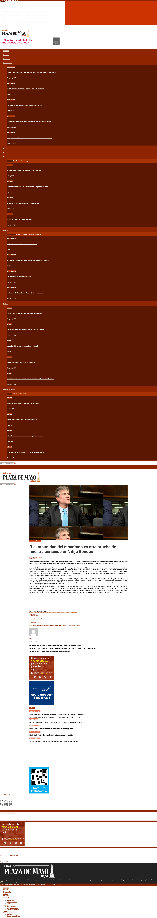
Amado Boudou (34, 612)
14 (7, 802)
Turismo (5, 304)
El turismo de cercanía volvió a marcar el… (21, 362)
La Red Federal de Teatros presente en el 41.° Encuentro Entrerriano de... (55, 722)
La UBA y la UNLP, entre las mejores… (20, 219)
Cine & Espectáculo (34, 711)
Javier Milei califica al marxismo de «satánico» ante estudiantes (16, 20)
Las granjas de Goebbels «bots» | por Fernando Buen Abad (15, 6)
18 (2, 804)
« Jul (1, 809)
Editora (32, 557)
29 (9, 806)
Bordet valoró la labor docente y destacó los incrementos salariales (47, 619)
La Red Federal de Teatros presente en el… (22, 244)
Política (5, 149)
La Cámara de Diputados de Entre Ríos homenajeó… (25, 170)
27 (6, 806)
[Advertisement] (78, 755)
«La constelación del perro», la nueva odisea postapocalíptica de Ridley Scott (56, 714)
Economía (6, 153)
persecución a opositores (61, 612)
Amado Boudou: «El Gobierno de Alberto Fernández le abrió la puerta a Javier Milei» (55, 645)
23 (11, 804)
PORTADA (6, 51)
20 (6, 804)
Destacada (32, 541)
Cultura (5, 230)
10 (1, 802)
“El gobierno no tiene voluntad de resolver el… (23, 203)
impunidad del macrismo (46, 612)
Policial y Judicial (12, 902)
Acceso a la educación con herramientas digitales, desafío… (28, 187)
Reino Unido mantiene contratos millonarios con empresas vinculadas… (32, 72)
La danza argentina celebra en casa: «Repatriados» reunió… (28, 260)
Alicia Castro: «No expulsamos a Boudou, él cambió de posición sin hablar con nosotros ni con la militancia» (62, 648)
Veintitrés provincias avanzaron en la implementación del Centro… (30, 379)
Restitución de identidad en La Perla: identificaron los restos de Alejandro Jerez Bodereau (23, 4)
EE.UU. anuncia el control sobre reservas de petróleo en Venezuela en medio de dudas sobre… (24, 11)
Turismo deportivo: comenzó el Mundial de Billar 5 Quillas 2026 (16, 24)
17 (0, 804)
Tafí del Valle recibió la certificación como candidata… (26, 330)
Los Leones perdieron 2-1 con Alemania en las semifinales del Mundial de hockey (21, 13)
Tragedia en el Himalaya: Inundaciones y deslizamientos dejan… (29, 121)
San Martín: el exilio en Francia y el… (19, 277)
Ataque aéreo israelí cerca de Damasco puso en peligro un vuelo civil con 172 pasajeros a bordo (54, 625)
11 (2, 802)
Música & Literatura (34, 725)
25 (2, 806)
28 (7, 806)
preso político (73, 612)
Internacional (7, 63)
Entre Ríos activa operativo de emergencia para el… (25, 436)
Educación (10, 165)
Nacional (6, 55)
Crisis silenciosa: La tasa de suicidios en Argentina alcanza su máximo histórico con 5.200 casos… (25, 15)
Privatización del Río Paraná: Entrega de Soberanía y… (26, 452)
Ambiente (9, 398)
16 (11, 802)
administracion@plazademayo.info (16, 883)
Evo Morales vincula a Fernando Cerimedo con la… (24, 105)
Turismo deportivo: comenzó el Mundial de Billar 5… (25, 313)
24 (1, 806)
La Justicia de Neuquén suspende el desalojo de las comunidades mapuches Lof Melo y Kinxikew (25, 22)
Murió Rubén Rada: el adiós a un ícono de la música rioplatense (51, 729)
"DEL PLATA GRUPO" (55, 884)
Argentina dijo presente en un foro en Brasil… (23, 346)
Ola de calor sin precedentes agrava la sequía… (23, 403)
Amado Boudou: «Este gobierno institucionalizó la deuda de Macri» (49, 651)
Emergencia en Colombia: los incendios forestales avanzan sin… (29, 138)
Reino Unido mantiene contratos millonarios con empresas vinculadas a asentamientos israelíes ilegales (27, 8)
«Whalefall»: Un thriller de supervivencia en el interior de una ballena (53, 741)
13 (6, 802)
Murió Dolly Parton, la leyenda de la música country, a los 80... (51, 735)
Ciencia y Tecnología (13, 916)
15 (9, 802)
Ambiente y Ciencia (9, 390)
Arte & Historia (11, 238)
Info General (10, 900)
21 (7, 804)
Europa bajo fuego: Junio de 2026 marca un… (23, 420)
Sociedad (6, 157)
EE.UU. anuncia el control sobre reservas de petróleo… (26, 89)
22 (9, 804)
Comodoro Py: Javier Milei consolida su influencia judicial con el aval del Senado (21, 17)
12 (4, 802)
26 (4, 806)
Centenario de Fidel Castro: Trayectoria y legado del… (25, 293)
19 (4, 804)
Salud (8, 903)
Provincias (6, 59)
